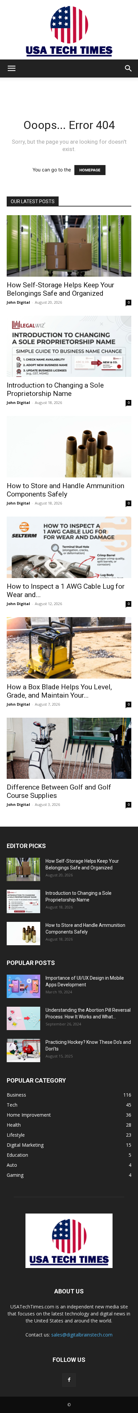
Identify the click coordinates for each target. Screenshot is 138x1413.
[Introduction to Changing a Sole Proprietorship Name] (69, 346)
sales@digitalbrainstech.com (82, 1334)
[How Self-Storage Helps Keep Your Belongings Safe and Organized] (69, 246)
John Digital (18, 302)
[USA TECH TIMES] (69, 29)
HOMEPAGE (89, 170)
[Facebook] (69, 1380)
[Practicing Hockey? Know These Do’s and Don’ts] (23, 1050)
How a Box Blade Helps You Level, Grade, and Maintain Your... (59, 691)
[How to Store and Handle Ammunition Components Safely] (69, 446)
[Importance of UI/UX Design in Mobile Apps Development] (23, 986)
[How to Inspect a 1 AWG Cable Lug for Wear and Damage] (69, 547)
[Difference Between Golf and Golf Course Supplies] (69, 748)
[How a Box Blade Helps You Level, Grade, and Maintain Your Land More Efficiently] (69, 648)
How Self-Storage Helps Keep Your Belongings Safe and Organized (60, 289)
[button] (11, 68)
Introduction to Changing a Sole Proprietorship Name (55, 389)
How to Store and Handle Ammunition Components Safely (65, 490)
